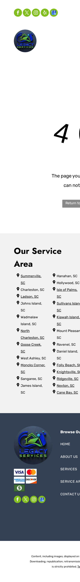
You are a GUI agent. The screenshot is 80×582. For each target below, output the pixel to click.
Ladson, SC (30, 297)
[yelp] (45, 13)
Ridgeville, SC (68, 379)
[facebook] (18, 13)
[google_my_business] (54, 13)
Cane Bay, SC (67, 392)
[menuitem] (55, 36)
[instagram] (36, 13)
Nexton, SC (65, 386)
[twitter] (27, 13)
